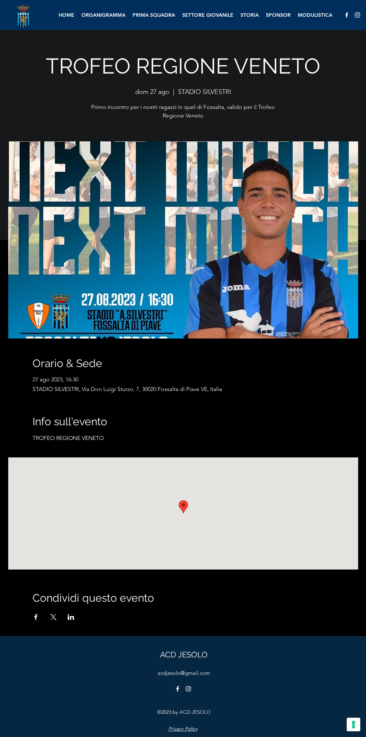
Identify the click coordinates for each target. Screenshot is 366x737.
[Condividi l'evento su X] (53, 617)
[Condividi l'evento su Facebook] (36, 617)
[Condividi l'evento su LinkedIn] (71, 617)
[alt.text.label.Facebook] (346, 15)
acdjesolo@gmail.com (184, 673)
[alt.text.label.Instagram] (357, 15)
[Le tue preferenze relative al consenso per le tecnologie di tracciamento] (353, 724)
